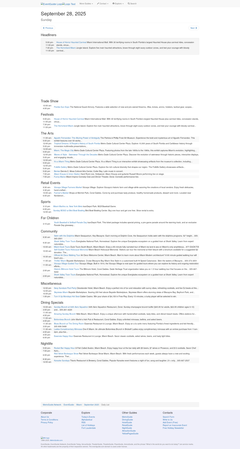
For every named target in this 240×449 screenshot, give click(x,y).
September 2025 (91, 404)
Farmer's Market (61, 192)
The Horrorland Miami (66, 47)
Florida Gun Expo (61, 106)
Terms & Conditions (49, 419)
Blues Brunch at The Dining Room (69, 323)
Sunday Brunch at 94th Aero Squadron (71, 306)
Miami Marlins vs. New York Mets (67, 206)
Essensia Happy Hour (63, 336)
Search (133, 3)
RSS (83, 422)
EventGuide (69, 404)
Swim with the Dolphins (64, 235)
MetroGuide (127, 416)
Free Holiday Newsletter (173, 428)
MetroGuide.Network (52, 404)
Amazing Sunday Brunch (65, 313)
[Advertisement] (120, 76)
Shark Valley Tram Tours (65, 241)
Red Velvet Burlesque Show (66, 353)
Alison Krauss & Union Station (67, 174)
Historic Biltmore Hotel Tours (66, 269)
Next (193, 28)
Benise (57, 171)
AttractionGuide (129, 430)
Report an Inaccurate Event (175, 425)
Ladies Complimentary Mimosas (68, 329)
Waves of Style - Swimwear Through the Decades (76, 154)
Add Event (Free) (170, 422)
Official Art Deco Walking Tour (67, 255)
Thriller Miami (60, 260)
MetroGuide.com (56, 440)
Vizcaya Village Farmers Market (68, 187)
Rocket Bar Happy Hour (64, 348)
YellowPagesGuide (130, 433)
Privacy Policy (47, 422)
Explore (118, 3)
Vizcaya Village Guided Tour (66, 263)
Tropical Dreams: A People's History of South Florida (77, 143)
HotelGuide (127, 422)
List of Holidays (88, 425)
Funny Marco (60, 176)
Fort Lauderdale (89, 428)
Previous (49, 28)
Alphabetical (87, 419)
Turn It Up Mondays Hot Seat (67, 296)
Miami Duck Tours (62, 246)
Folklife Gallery (60, 167)
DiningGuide (127, 419)
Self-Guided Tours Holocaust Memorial (71, 249)
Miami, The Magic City (64, 150)
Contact (103, 3)
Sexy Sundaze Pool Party (65, 288)
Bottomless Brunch (62, 319)
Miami (79, 404)
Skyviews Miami (61, 292)
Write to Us (167, 419)
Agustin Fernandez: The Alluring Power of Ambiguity (77, 137)
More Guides (86, 3)
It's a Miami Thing (62, 161)
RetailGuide (127, 425)
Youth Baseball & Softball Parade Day (70, 222)
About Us (45, 416)
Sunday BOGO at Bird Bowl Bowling (69, 210)
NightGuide (127, 428)
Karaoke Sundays (62, 360)
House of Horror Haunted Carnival (71, 42)
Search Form (168, 416)
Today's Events (88, 416)
